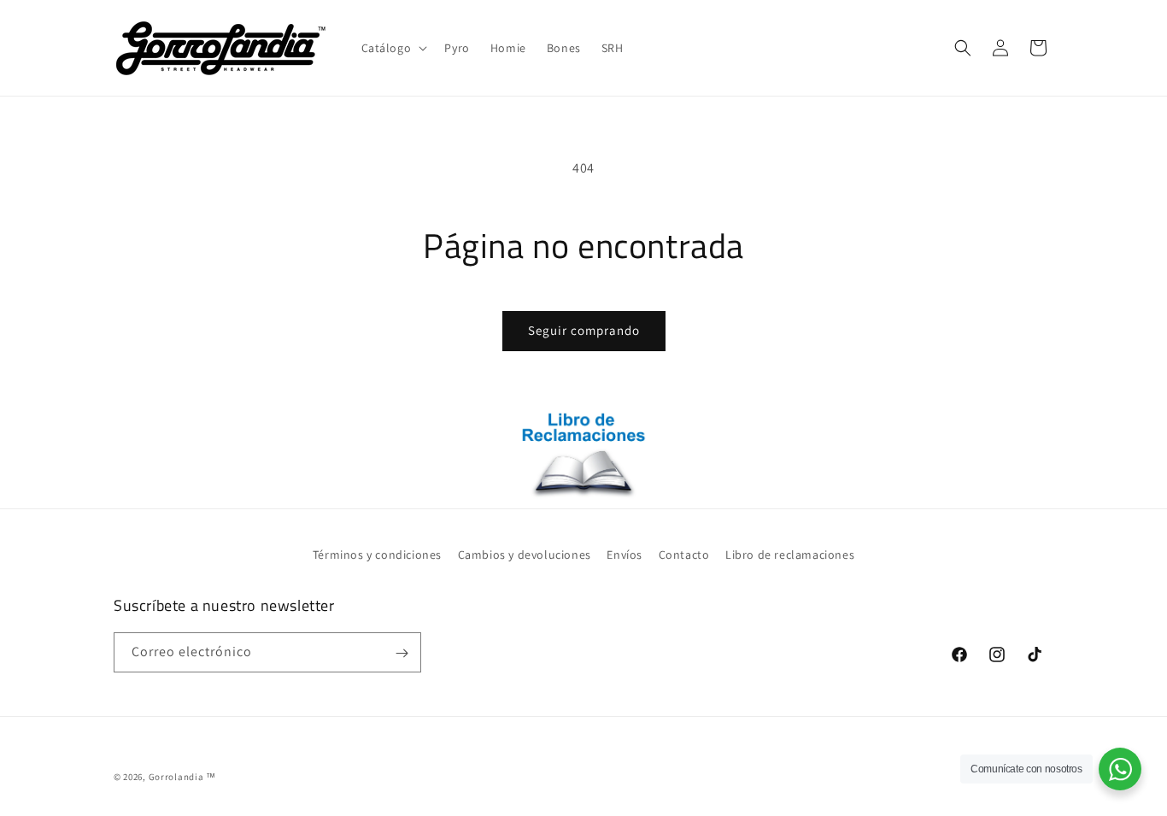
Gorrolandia (176, 777)
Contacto (684, 554)
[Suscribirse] (401, 653)
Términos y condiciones (377, 554)
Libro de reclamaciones (789, 554)
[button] (393, 48)
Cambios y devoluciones (524, 554)
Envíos (624, 554)
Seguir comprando (584, 330)
